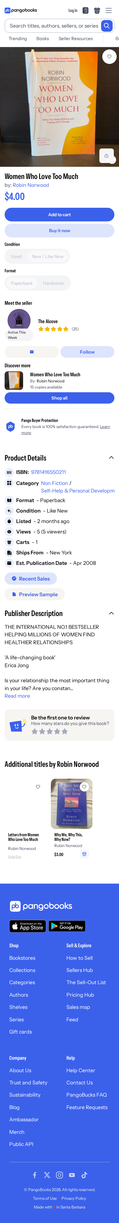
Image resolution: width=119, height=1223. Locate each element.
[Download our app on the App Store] (27, 926)
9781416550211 (48, 472)
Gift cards (20, 1032)
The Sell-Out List (86, 982)
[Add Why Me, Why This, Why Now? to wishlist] (84, 787)
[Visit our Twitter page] (47, 1175)
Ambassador (24, 1119)
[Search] (107, 26)
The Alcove (48, 321)
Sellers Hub (79, 970)
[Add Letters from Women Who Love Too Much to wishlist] (38, 787)
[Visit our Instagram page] (59, 1175)
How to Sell (79, 958)
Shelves (18, 1007)
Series (16, 1019)
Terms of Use (45, 1198)
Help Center (80, 1070)
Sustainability (24, 1095)
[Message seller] (32, 352)
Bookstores (22, 958)
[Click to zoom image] (59, 107)
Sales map (78, 1007)
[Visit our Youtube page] (71, 1175)
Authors (18, 995)
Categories (22, 982)
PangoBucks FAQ (86, 1095)
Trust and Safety (28, 1082)
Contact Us (79, 1082)
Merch (17, 1132)
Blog (14, 1107)
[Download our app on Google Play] (67, 926)
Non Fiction (54, 483)
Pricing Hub (80, 995)
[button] (59, 458)
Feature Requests (86, 1107)
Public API (21, 1144)
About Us (20, 1070)
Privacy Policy (74, 1198)
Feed (72, 1019)
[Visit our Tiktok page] (84, 1175)
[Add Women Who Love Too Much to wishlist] (109, 56)
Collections (22, 970)
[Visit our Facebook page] (34, 1175)
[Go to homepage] (21, 10)
